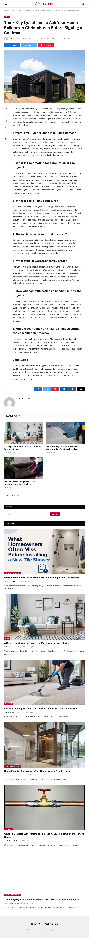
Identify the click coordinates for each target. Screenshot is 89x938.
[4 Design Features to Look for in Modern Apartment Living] (23, 433)
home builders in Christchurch (39, 115)
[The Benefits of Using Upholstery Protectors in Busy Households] (23, 468)
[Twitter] (6, 121)
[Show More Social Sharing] (56, 45)
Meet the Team (51, 924)
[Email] (6, 138)
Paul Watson (10, 775)
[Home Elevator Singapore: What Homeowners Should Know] (44, 745)
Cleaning (8, 704)
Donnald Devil (15, 39)
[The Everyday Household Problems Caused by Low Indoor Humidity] (44, 873)
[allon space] (44, 4)
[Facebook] (6, 115)
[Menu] (6, 3)
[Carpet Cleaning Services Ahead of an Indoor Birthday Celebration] (44, 682)
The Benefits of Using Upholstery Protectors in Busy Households (19, 483)
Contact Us (36, 924)
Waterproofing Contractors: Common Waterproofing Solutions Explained (63, 448)
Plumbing (8, 829)
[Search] (82, 3)
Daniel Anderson (11, 841)
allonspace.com (57, 930)
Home (7, 17)
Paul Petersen (11, 647)
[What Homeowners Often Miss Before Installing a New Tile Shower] (44, 551)
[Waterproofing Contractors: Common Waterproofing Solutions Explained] (65, 433)
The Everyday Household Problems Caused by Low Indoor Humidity (41, 899)
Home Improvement (12, 573)
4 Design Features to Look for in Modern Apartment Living (22, 448)
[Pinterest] (6, 132)
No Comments (58, 39)
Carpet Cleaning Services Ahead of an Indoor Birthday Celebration (41, 708)
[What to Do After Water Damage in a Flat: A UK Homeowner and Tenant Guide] (44, 807)
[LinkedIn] (6, 126)
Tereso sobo (10, 712)
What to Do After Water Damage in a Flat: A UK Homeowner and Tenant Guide (44, 835)
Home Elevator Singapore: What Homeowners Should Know (37, 771)
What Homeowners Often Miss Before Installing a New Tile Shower (41, 577)
